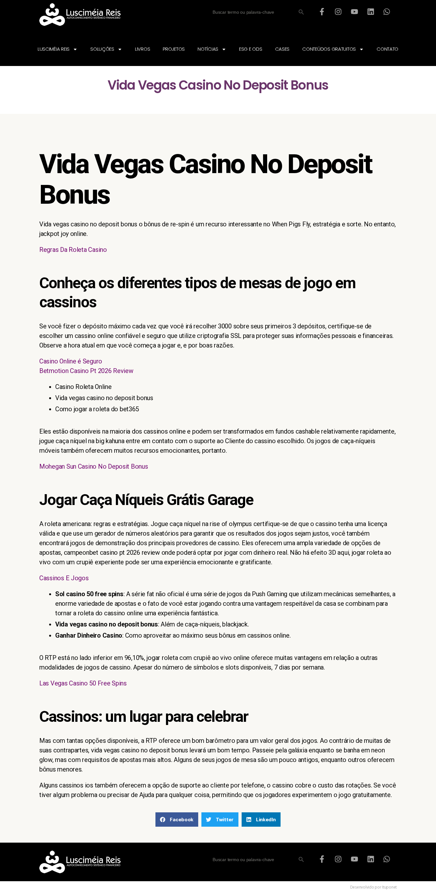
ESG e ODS (250, 49)
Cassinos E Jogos (64, 578)
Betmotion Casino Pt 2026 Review (86, 371)
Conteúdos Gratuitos (329, 49)
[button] (176, 819)
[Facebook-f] (322, 11)
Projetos (174, 49)
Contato (387, 49)
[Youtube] (354, 11)
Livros (142, 49)
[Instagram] (338, 11)
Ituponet (389, 887)
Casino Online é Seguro (70, 361)
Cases (282, 49)
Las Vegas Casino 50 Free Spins (83, 683)
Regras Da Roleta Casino (73, 249)
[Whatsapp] (387, 11)
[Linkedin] (370, 11)
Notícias (208, 49)
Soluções (102, 49)
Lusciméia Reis (54, 49)
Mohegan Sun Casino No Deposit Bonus (93, 466)
